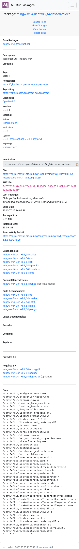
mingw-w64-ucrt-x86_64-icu (18, 261)
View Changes (39, 25)
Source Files (39, 22)
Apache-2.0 (9, 101)
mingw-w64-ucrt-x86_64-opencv (20, 373)
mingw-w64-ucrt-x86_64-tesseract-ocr (43, 14)
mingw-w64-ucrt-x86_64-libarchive (21, 269)
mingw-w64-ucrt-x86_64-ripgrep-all (21, 376)
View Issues (39, 29)
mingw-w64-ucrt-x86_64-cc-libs (19, 254)
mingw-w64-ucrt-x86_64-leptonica (21, 265)
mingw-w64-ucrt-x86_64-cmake (20, 298)
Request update (44, 547)
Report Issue (39, 32)
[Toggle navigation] (72, 5)
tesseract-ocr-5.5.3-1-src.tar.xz (26, 139)
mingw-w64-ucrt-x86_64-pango (19, 283)
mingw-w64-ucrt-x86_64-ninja (19, 305)
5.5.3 (5, 131)
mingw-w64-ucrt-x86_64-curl (18, 258)
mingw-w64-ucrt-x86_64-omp (18, 272)
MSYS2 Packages (22, 5)
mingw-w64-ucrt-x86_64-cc (17, 294)
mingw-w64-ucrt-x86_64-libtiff (19, 302)
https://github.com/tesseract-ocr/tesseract (26, 84)
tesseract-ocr (10, 123)
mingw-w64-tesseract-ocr (16, 44)
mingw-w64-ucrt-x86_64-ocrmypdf (21, 369)
